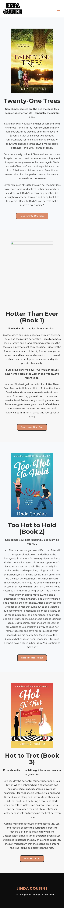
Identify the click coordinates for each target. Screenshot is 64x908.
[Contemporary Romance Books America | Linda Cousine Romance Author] (12, 8)
